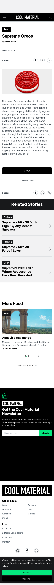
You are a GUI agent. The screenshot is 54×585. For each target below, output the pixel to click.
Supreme (24, 181)
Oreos (31, 181)
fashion (32, 505)
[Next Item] (38, 355)
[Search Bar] (50, 17)
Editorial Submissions (12, 533)
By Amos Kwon (9, 42)
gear (4, 505)
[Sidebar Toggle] (4, 17)
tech (30, 509)
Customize (27, 579)
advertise (7, 537)
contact (6, 542)
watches (6, 513)
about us (6, 528)
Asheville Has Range (16, 338)
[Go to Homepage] (27, 17)
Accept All (27, 572)
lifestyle (6, 509)
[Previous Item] (15, 355)
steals (5, 518)
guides (31, 513)
